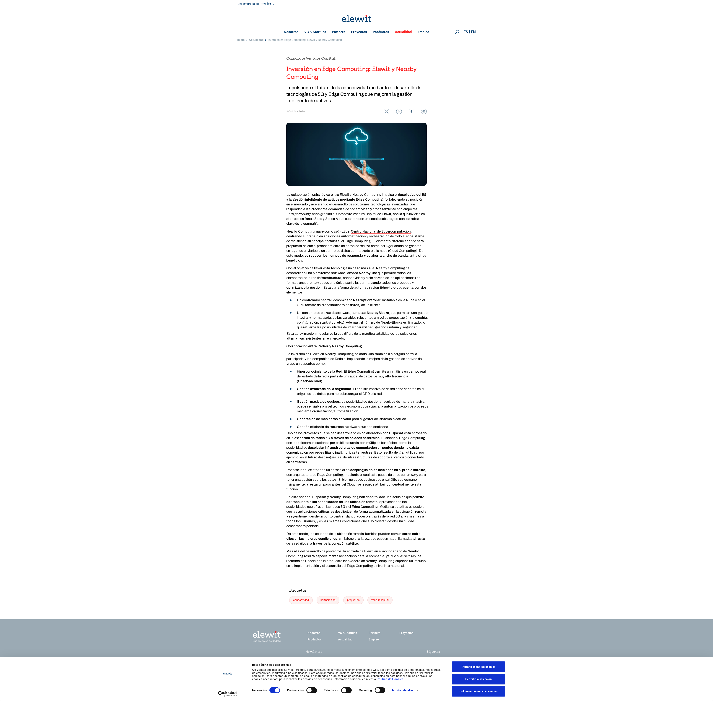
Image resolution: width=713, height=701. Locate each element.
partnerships (328, 600)
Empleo (423, 32)
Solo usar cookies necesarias (478, 691)
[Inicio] (356, 18)
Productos (381, 32)
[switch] (311, 690)
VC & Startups (315, 32)
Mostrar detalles (403, 690)
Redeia (340, 359)
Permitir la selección (478, 679)
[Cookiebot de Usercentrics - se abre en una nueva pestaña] (227, 694)
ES (466, 32)
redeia (267, 3)
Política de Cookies (390, 679)
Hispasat (396, 433)
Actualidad (403, 32)
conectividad (301, 600)
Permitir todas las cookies (478, 666)
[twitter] (386, 111)
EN (473, 32)
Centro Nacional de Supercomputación (381, 231)
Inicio (241, 40)
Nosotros (291, 32)
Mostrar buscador (457, 32)
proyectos (353, 600)
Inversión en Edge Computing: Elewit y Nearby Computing (305, 40)
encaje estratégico (383, 219)
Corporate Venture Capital (356, 214)
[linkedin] (399, 111)
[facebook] (411, 111)
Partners (338, 32)
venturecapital (380, 600)
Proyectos (359, 32)
